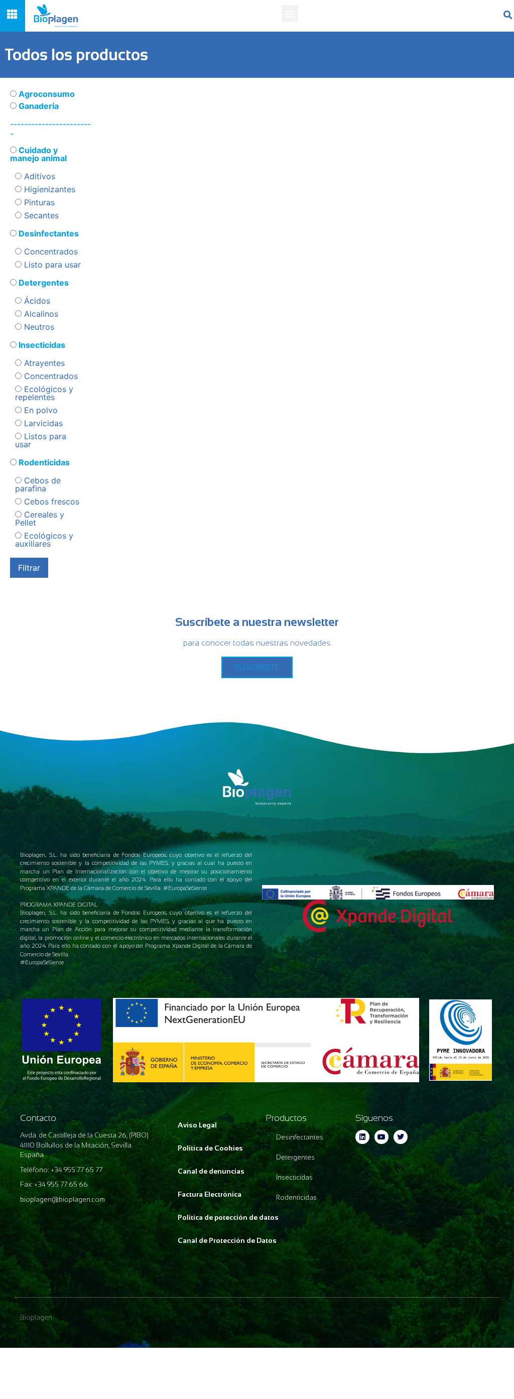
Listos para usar (40, 440)
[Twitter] (401, 1137)
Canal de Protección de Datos (227, 1240)
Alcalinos (40, 314)
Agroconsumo (46, 94)
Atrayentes (43, 363)
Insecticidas (41, 345)
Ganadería (38, 106)
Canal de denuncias (211, 1171)
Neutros (38, 327)
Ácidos (36, 301)
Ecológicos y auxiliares (44, 540)
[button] (290, 13)
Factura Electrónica (209, 1194)
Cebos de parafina (38, 484)
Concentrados (50, 251)
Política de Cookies (210, 1148)
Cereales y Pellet (39, 519)
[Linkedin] (362, 1137)
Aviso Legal (197, 1125)
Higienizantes (48, 189)
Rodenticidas (43, 462)
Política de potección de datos (228, 1217)
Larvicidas (42, 423)
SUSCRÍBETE (257, 667)
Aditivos (38, 176)
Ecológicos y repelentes (44, 393)
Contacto (38, 1118)
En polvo (40, 410)
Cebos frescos (50, 501)
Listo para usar (51, 265)
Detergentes (43, 283)
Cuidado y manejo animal (38, 154)
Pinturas (38, 202)
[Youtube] (381, 1137)
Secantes (40, 215)
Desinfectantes (48, 233)
